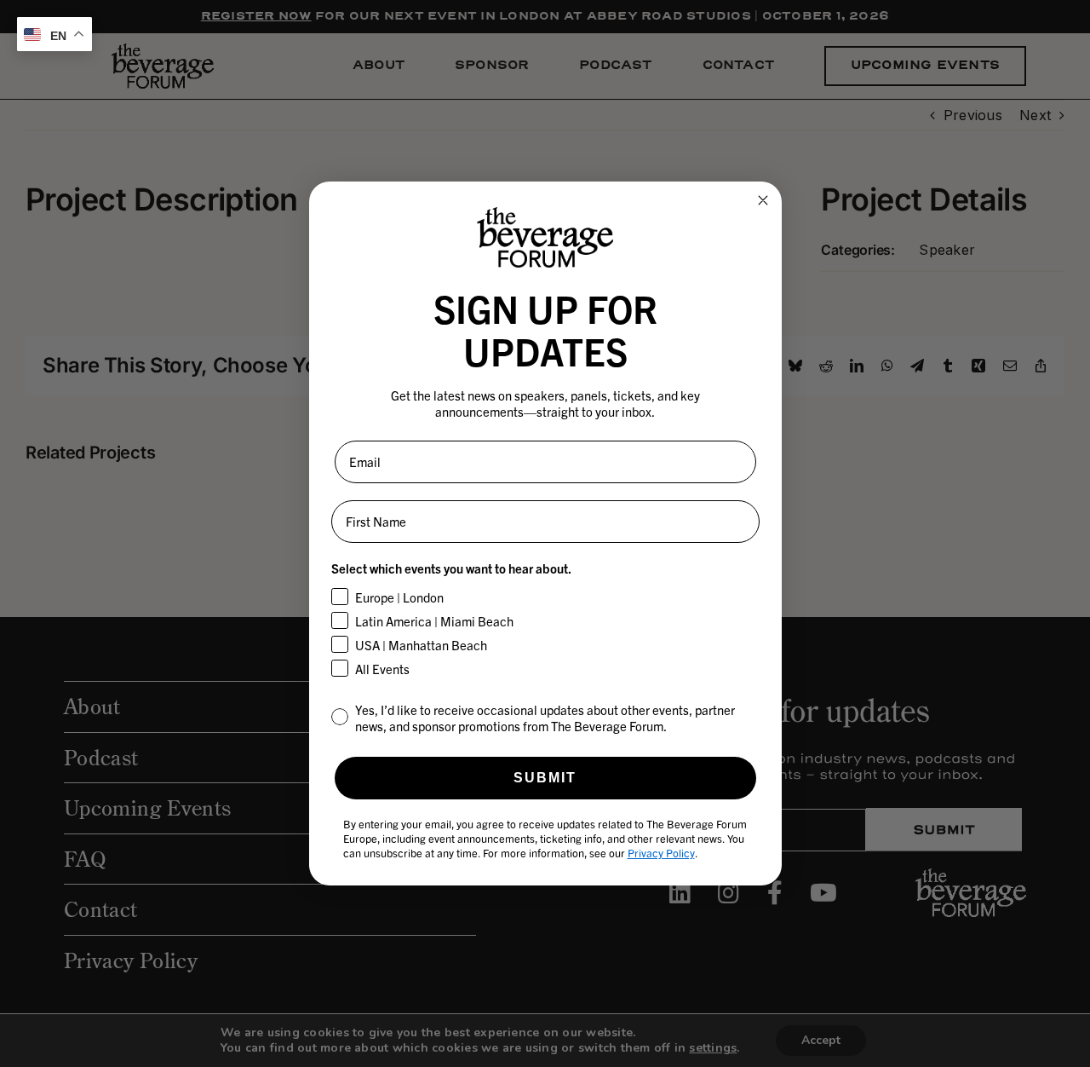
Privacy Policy (661, 852)
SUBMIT (545, 777)
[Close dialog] (763, 200)
